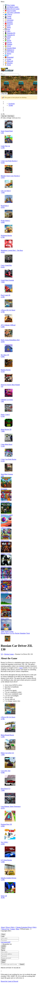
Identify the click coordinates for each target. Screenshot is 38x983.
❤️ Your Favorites (10, 10)
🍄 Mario (8, 27)
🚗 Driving (8, 42)
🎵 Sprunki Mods (10, 48)
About (3, 927)
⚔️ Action (8, 59)
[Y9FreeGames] (7, 71)
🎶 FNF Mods (9, 52)
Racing (17, 633)
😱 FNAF (8, 46)
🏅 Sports (8, 65)
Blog (17, 929)
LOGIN (3, 946)
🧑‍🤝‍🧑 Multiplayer (9, 50)
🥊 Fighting (8, 44)
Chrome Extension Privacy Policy (26, 927)
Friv (13, 633)
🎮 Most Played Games (12, 9)
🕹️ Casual (8, 16)
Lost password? (5, 942)
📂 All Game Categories (12, 12)
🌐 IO (7, 55)
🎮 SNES (8, 37)
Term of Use (5, 929)
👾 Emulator (9, 22)
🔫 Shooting (9, 63)
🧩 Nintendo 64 (10, 35)
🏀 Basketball (9, 57)
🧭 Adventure (9, 20)
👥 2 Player (8, 14)
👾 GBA (7, 31)
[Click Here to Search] (20, 75)
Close (3, 934)
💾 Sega (7, 29)
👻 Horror (8, 53)
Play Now (4, 93)
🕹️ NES (7, 38)
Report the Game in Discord (9, 981)
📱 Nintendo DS (10, 33)
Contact (12, 929)
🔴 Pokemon (9, 24)
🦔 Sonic (8, 25)
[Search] (1, 73)
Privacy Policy (10, 927)
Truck (28, 633)
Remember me (7, 944)
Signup (3, 960)
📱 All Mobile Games (11, 7)
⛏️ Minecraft (9, 61)
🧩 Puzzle (8, 40)
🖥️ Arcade (8, 18)
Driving (3, 633)
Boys (7, 633)
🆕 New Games (10, 5)
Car (11, 633)
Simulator (23, 633)
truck (21, 668)
